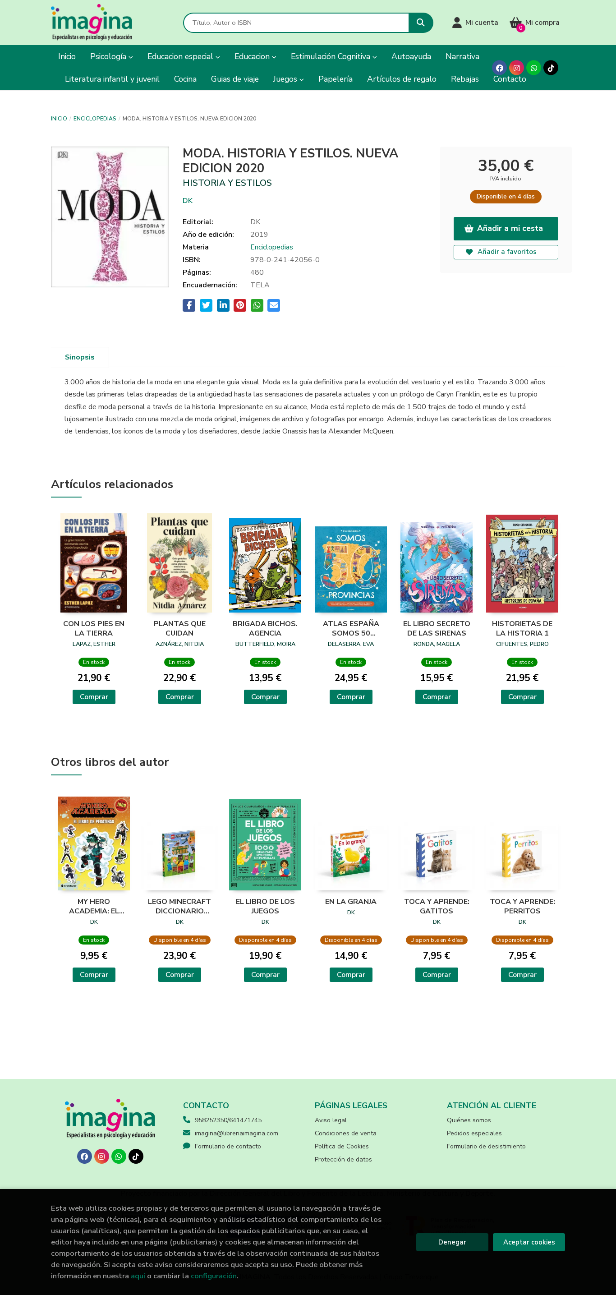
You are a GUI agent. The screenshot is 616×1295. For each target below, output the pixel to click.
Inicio (59, 118)
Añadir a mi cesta (510, 228)
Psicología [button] (109, 56)
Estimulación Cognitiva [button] (331, 56)
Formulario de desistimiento (486, 1146)
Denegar (452, 1242)
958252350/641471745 (228, 1120)
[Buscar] (421, 23)
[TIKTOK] (550, 67)
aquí (138, 1276)
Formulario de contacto (228, 1146)
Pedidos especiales (474, 1133)
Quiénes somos (469, 1120)
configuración (214, 1276)
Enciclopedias (95, 118)
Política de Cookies (342, 1146)
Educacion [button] (253, 56)
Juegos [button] (286, 79)
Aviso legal (331, 1120)
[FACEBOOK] (499, 67)
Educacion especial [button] (181, 56)
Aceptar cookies (529, 1242)
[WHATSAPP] (533, 67)
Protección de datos (343, 1159)
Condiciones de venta (346, 1133)
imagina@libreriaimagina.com (236, 1133)
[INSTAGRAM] (516, 67)
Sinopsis (80, 357)
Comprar (94, 697)
